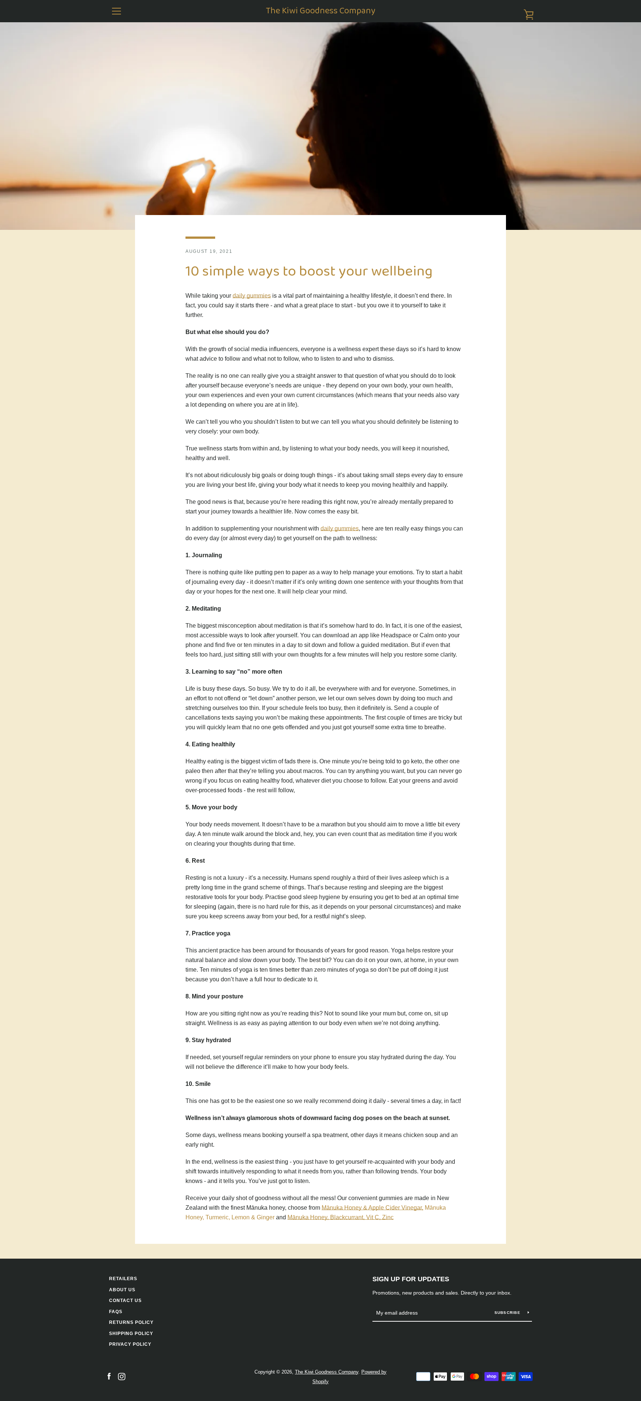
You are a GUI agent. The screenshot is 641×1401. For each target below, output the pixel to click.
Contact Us (125, 1300)
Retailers (123, 1278)
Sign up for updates (410, 1279)
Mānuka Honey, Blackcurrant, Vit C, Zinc (340, 1217)
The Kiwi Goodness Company (320, 11)
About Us (122, 1289)
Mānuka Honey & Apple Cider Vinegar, (372, 1208)
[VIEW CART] (524, 11)
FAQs (115, 1311)
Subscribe (508, 1313)
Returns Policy (131, 1322)
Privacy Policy (130, 1344)
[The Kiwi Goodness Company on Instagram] (121, 1376)
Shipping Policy (131, 1333)
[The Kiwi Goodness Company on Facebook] (109, 1376)
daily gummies (252, 296)
